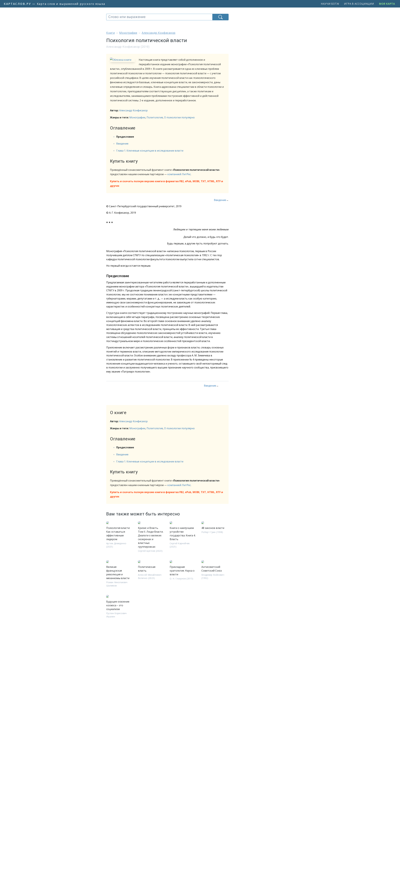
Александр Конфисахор (133, 110)
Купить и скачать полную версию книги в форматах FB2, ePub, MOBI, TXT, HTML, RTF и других (166, 183)
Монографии (137, 117)
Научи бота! (330, 3)
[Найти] (220, 17)
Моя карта (387, 3)
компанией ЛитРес (179, 174)
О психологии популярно (179, 117)
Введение (122, 143)
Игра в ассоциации (359, 3)
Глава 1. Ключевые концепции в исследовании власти (149, 150)
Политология (155, 117)
